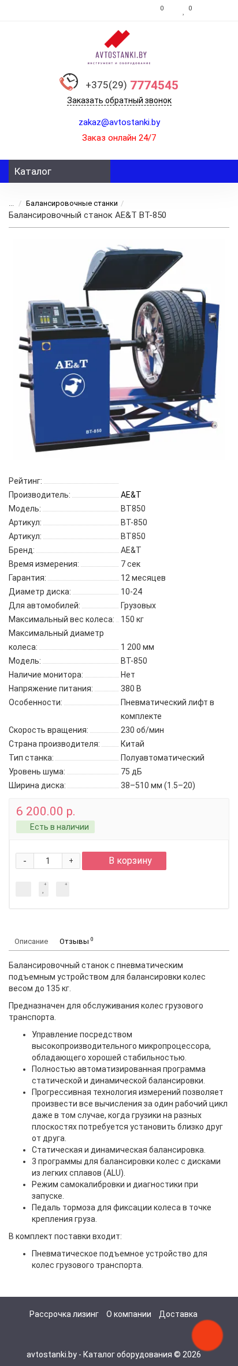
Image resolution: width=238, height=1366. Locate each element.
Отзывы (77, 941)
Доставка (178, 1314)
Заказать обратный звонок (119, 100)
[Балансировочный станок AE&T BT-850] (119, 349)
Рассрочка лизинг (64, 1314)
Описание (31, 941)
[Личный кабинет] (213, 10)
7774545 (131, 85)
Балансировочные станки (72, 203)
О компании (128, 1314)
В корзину (130, 860)
